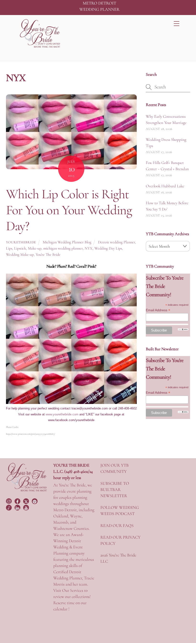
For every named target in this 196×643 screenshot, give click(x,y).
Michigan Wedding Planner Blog (67, 242)
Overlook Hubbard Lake (165, 186)
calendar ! (61, 609)
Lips (9, 248)
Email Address (158, 310)
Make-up (34, 248)
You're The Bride (48, 254)
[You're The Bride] (27, 491)
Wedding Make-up (20, 254)
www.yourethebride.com (62, 414)
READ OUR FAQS (117, 525)
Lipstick (20, 248)
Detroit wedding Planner (116, 242)
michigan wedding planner (63, 248)
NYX (89, 248)
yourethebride (21, 242)
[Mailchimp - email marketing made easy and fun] (183, 329)
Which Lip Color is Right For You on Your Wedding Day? (69, 210)
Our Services (72, 590)
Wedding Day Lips (108, 248)
